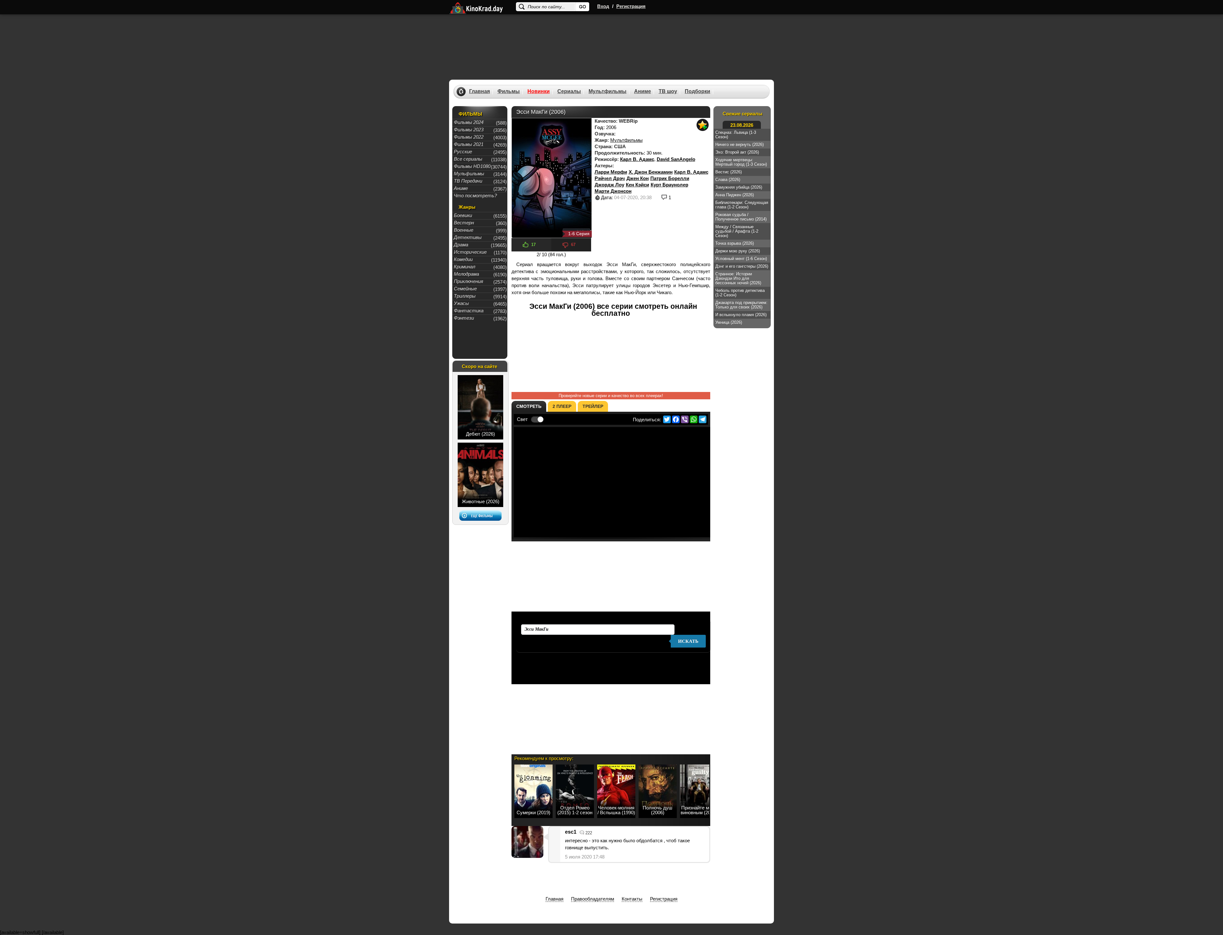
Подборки (697, 91)
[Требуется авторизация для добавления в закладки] (703, 125)
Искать (688, 641)
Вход (603, 6)
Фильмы (508, 91)
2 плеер (562, 406)
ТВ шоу (668, 91)
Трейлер (593, 406)
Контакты (632, 899)
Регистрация (631, 6)
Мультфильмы (607, 91)
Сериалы (569, 91)
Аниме (642, 91)
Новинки (538, 91)
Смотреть (528, 406)
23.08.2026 (741, 125)
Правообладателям (592, 899)
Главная (479, 91)
